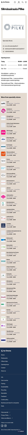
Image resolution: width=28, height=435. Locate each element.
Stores (3, 355)
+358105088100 (9, 51)
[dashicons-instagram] (5, 426)
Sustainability (4, 387)
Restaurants (4, 358)
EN (19, 2)
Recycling (3, 390)
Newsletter (4, 393)
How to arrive (4, 380)
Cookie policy (4, 399)
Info (2, 377)
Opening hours (5, 364)
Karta (2, 406)
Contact (3, 367)
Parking (3, 383)
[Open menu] (26, 2)
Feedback (3, 396)
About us (3, 371)
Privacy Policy (4, 415)
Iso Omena (6, 2)
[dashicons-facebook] (2, 426)
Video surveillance (6, 418)
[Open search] (22, 2)
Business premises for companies (10, 403)
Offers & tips (4, 361)
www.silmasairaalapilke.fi (11, 46)
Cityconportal (4, 412)
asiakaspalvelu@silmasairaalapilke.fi (14, 48)
